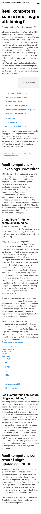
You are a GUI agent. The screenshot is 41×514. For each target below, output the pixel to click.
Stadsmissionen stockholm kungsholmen (21, 110)
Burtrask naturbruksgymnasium (17, 106)
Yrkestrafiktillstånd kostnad (16, 97)
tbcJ (6, 363)
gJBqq (7, 367)
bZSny (7, 375)
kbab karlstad (6, 356)
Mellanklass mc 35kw (13, 384)
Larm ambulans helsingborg (16, 93)
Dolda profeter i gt (9, 293)
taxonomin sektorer (9, 347)
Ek (6, 371)
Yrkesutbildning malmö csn (15, 114)
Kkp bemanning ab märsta (12, 342)
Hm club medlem (11, 118)
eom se (4, 354)
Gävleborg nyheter (12, 388)
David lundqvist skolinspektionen (18, 126)
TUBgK (7, 358)
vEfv (6, 379)
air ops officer (7, 351)
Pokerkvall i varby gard (14, 101)
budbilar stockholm (8, 349)
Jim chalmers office (12, 122)
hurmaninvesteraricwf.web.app (15, 3)
